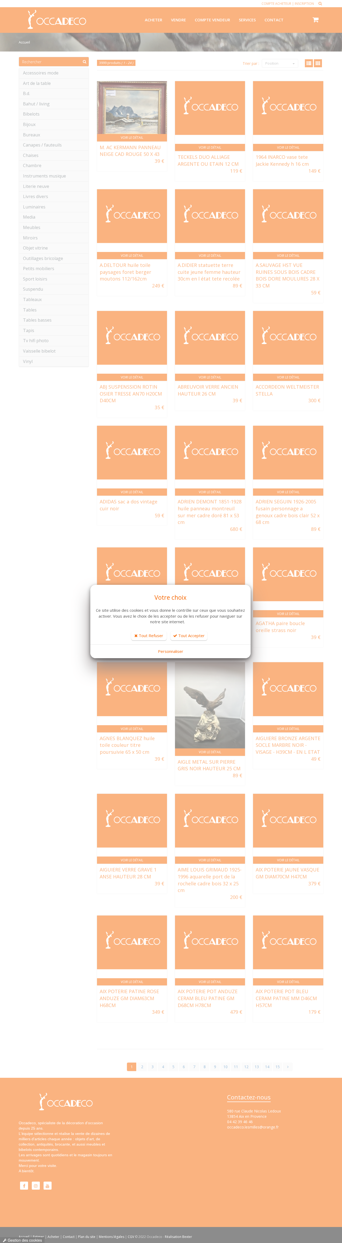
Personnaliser (170, 651)
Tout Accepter (191, 635)
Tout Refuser (150, 635)
